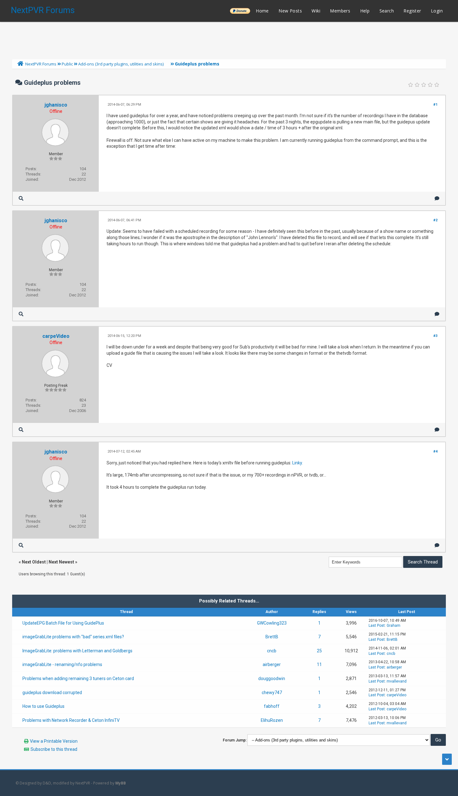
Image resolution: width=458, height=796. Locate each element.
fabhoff (271, 706)
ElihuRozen (272, 720)
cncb (271, 650)
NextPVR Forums (43, 10)
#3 (435, 336)
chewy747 (272, 692)
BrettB (271, 636)
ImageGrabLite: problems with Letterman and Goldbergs (77, 650)
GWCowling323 (272, 623)
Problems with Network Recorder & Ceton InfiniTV (71, 720)
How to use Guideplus (43, 706)
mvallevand (397, 681)
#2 (435, 220)
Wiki (316, 11)
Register (412, 11)
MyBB (120, 783)
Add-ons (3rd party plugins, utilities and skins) (121, 64)
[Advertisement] (229, 39)
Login (437, 11)
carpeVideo (55, 336)
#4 (435, 451)
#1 (435, 105)
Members (340, 11)
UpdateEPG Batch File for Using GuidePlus (63, 623)
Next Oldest (34, 561)
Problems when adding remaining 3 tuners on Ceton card (78, 678)
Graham (393, 625)
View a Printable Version (54, 741)
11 (319, 664)
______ (240, 11)
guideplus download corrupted (52, 692)
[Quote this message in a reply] (436, 198)
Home (262, 11)
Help (365, 11)
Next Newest (61, 561)
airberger (272, 664)
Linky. (297, 462)
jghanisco (56, 105)
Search (386, 11)
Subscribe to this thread (54, 749)
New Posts (290, 11)
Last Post (377, 625)
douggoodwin (271, 678)
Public (67, 64)
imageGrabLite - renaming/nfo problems (62, 664)
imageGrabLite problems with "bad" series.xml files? (73, 636)
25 (319, 650)
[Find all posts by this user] (21, 198)
